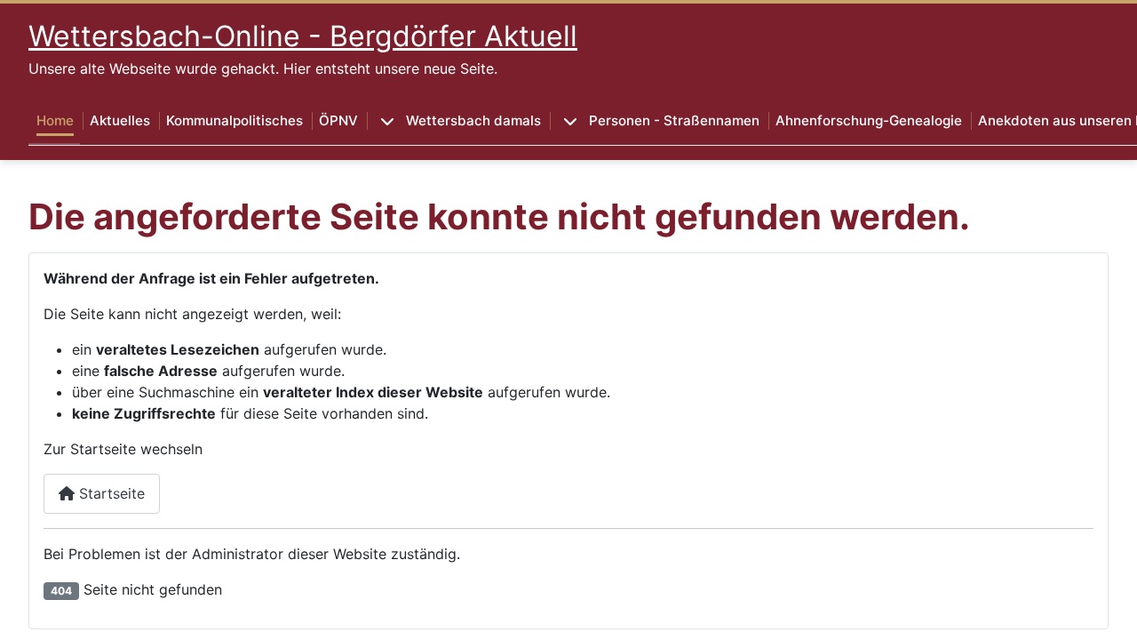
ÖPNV (338, 120)
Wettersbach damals (473, 120)
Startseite (110, 493)
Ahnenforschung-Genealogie (868, 120)
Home (55, 120)
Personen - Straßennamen (674, 120)
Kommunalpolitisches (234, 120)
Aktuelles (120, 120)
